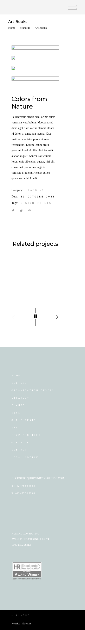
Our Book (21, 442)
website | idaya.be (21, 623)
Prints (44, 202)
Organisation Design (33, 390)
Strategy (21, 397)
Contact (19, 449)
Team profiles (26, 435)
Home (11, 27)
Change (18, 405)
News (16, 412)
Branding (25, 27)
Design (27, 202)
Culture (19, 382)
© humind (21, 615)
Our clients (24, 420)
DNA (15, 427)
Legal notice (25, 457)
